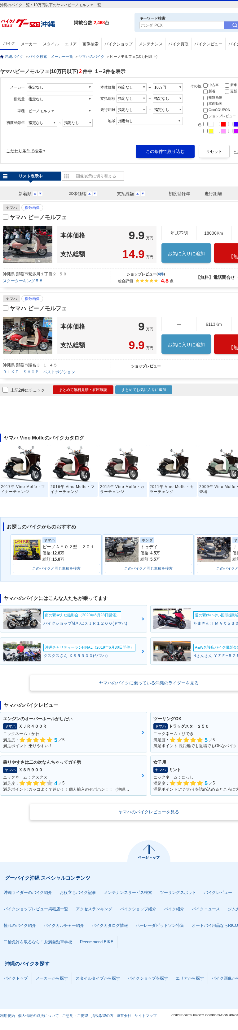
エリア (71, 44)
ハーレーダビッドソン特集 (160, 925)
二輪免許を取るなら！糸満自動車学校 (38, 942)
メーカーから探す (52, 978)
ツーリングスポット (178, 892)
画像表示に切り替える (96, 176)
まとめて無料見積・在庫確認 (83, 390)
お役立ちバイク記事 (78, 892)
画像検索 (90, 44)
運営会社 (124, 1016)
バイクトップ (16, 978)
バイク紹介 (174, 909)
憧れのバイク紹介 (20, 925)
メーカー (29, 44)
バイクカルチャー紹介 (64, 925)
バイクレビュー (208, 44)
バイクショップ (118, 44)
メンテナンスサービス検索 (128, 892)
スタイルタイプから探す (98, 978)
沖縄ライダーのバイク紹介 (28, 892)
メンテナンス (151, 44)
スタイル (51, 44)
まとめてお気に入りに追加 (143, 390)
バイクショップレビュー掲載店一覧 (36, 909)
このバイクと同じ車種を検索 (56, 568)
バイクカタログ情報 (110, 925)
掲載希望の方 (102, 1016)
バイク (9, 43)
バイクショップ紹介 (138, 909)
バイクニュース (206, 909)
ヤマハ (11, 207)
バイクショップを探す (148, 978)
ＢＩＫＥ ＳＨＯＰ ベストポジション (39, 372)
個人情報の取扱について (38, 1016)
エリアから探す (190, 978)
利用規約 (7, 1016)
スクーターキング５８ (23, 281)
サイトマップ (145, 1016)
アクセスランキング (94, 909)
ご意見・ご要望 (75, 1016)
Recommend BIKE (96, 942)
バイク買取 (178, 44)
